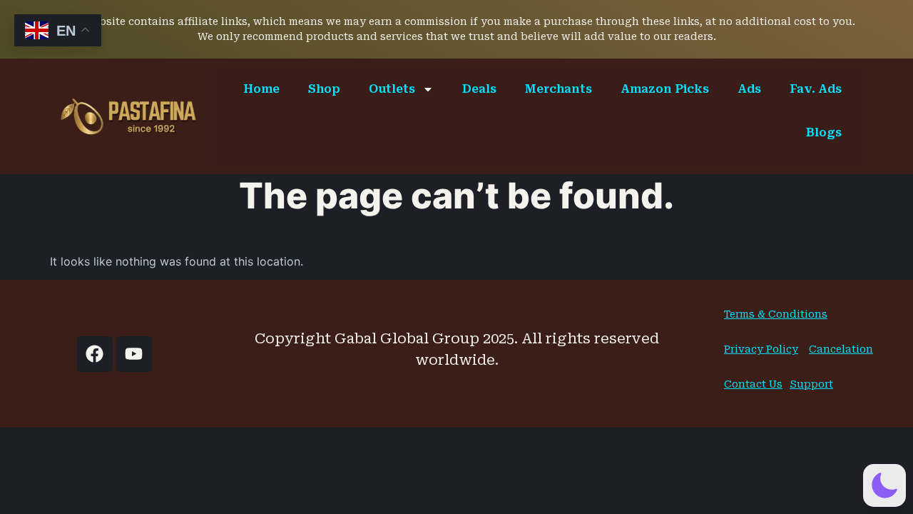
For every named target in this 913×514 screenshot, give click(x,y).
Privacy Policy (761, 349)
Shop (324, 89)
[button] (884, 485)
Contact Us (753, 384)
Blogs (824, 132)
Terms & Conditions (775, 314)
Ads (749, 89)
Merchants (558, 89)
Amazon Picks (665, 89)
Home (261, 89)
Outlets (392, 89)
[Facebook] (95, 354)
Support (811, 384)
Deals (479, 89)
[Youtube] (134, 354)
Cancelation (841, 349)
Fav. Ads (816, 89)
